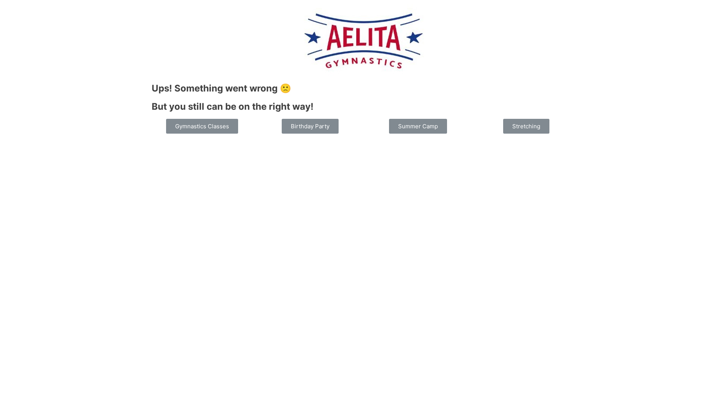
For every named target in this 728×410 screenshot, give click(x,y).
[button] (202, 126)
